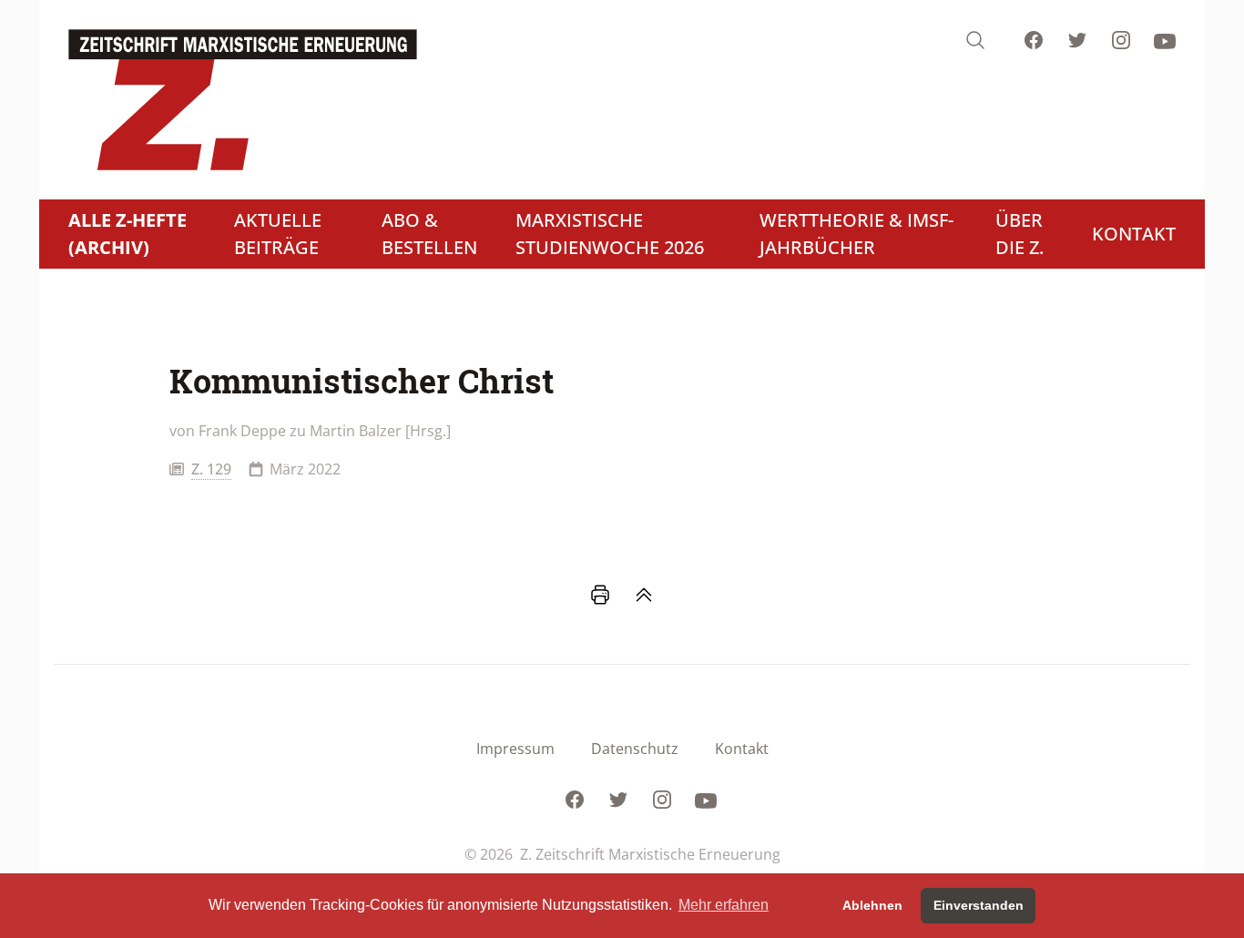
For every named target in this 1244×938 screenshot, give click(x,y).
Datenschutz (634, 749)
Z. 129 (211, 469)
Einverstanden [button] (978, 905)
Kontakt (742, 749)
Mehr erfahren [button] (723, 905)
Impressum (515, 749)
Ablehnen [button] (872, 905)
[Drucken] (600, 595)
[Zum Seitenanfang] (644, 595)
